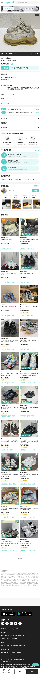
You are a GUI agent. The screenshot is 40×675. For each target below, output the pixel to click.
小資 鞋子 (17, 585)
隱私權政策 (22, 645)
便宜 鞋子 (11, 585)
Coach (3, 638)
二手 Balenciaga (21, 580)
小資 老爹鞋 (15, 583)
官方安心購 (11, 635)
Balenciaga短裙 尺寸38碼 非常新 (26, 573)
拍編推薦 (13, 652)
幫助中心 (3, 645)
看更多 (20, 558)
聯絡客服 (9, 645)
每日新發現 (4, 635)
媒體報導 (19, 652)
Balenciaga (10, 99)
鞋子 (22, 576)
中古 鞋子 (29, 585)
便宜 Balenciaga (31, 580)
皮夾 (24, 635)
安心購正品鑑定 (5, 652)
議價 (20, 671)
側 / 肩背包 (18, 635)
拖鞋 (28, 179)
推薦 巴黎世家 (12, 580)
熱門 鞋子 (23, 585)
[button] (6, 196)
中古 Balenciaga (21, 582)
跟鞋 (10, 179)
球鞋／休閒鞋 (19, 179)
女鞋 (8, 94)
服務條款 (15, 645)
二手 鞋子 (5, 585)
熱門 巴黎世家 (33, 579)
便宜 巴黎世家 (17, 579)
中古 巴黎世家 (4, 580)
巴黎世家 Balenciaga (30, 576)
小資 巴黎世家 (25, 579)
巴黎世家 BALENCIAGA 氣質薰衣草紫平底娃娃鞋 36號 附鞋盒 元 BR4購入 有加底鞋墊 (19, 575)
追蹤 (35, 191)
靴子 (34, 179)
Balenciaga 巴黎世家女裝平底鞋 (9, 573)
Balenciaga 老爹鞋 (21, 577)
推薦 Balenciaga (31, 582)
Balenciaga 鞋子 (31, 577)
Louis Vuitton (13, 638)
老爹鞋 (18, 576)
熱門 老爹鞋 (22, 583)
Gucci (7, 638)
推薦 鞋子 (35, 585)
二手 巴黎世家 (9, 579)
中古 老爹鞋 (29, 583)
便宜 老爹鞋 (8, 583)
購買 (32, 671)
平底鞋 (13, 94)
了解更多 (36, 150)
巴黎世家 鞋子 (11, 577)
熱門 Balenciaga (12, 582)
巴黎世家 (6, 576)
